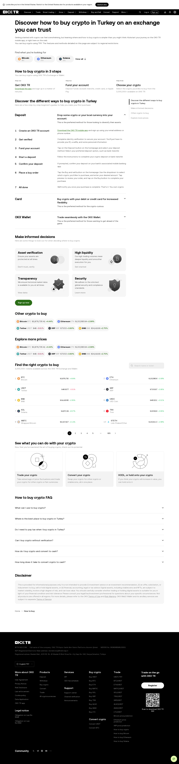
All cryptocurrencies (48, 696)
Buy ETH (92, 685)
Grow (61, 12)
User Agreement (21, 680)
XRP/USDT (118, 700)
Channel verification (72, 697)
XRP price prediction (122, 726)
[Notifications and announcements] (170, 12)
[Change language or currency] (175, 12)
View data (22, 292)
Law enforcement (22, 691)
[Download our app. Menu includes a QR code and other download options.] (165, 12)
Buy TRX (92, 700)
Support (115, 12)
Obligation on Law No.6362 (22, 722)
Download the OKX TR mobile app (72, 130)
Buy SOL (92, 692)
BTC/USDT (118, 681)
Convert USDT (94, 724)
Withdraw (83, 12)
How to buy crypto (121, 729)
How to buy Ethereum (122, 737)
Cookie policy (20, 695)
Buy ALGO (93, 704)
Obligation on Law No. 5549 (24, 716)
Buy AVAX (93, 708)
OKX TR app (20, 703)
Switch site (102, 5)
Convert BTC (94, 728)
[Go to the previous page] (64, 433)
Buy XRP (92, 696)
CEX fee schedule (71, 681)
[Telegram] (38, 750)
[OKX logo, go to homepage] (11, 12)
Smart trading (48, 12)
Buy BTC (92, 681)
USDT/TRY (118, 677)
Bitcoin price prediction (123, 716)
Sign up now (23, 302)
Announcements (70, 700)
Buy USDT (93, 677)
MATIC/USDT (119, 689)
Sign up (155, 12)
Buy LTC (92, 712)
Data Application (21, 699)
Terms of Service (43, 599)
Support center (70, 693)
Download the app (23, 89)
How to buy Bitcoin (121, 733)
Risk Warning (110, 596)
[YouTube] (46, 750)
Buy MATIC (93, 689)
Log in (146, 12)
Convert (106, 12)
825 (109, 433)
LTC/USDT (118, 712)
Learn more (80, 292)
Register (152, 685)
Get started (80, 267)
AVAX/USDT (118, 708)
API (65, 677)
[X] (33, 750)
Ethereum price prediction (120, 721)
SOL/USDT (118, 692)
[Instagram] (42, 750)
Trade (38, 12)
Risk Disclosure (21, 688)
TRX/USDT (118, 696)
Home (17, 611)
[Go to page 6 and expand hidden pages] (101, 433)
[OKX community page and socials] (50, 750)
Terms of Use (94, 596)
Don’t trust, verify (26, 267)
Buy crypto (44, 685)
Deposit (71, 12)
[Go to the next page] (115, 433)
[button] (140, 12)
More (123, 12)
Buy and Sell (96, 12)
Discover (27, 12)
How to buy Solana (121, 741)
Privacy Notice (20, 684)
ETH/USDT (118, 685)
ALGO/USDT (118, 704)
